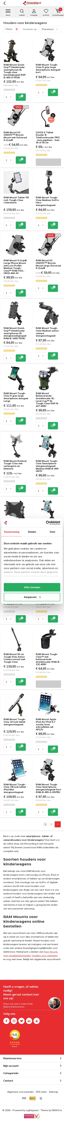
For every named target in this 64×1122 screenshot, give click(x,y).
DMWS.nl (57, 1110)
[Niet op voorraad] (48, 162)
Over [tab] (52, 531)
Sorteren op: (30, 29)
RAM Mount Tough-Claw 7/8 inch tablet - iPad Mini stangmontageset (16, 788)
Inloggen (34, 15)
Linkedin (29, 1021)
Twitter (21, 1021)
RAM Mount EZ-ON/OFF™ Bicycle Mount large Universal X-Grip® (48, 264)
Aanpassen (30, 596)
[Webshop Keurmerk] (32, 1115)
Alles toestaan (32, 587)
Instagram (14, 1021)
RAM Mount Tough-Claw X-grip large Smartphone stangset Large (16, 397)
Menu (8, 15)
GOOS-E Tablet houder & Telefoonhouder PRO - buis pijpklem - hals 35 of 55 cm (48, 137)
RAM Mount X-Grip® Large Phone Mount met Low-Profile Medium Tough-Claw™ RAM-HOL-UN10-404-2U (15, 267)
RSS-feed (41, 1091)
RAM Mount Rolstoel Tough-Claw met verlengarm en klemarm (15, 464)
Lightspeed (32, 1110)
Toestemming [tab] (11, 531)
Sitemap (53, 1091)
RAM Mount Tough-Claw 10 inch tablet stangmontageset (15, 722)
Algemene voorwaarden (20, 1091)
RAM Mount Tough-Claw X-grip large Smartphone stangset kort (48, 68)
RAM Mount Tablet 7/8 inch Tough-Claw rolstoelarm (16, 200)
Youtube (36, 1021)
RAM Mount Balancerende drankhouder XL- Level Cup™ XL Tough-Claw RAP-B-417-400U (47, 399)
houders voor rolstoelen (45, 955)
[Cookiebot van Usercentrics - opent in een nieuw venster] (46, 523)
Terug (4, 3)
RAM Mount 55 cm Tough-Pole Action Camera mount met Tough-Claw (14, 658)
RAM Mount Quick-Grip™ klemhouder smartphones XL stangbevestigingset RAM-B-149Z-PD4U (15, 333)
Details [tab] (32, 531)
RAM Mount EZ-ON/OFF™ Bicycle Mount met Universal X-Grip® (15, 136)
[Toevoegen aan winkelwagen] (21, 97)
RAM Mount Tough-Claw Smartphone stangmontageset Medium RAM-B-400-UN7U (47, 466)
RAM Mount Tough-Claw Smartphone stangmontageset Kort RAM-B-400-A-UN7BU (48, 788)
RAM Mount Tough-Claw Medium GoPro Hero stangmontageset (47, 201)
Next (58, 824)
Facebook (6, 1021)
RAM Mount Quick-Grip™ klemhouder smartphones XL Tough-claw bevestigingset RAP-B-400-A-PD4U (15, 71)
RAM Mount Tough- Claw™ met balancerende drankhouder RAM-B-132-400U (48, 659)
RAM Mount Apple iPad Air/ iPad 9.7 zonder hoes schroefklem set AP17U (46, 724)
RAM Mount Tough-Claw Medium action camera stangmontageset (47, 332)
